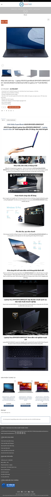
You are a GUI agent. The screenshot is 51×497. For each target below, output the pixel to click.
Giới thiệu (11, 124)
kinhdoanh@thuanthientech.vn (41, 431)
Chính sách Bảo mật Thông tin (7, 443)
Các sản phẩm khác (5, 476)
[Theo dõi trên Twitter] (20, 433)
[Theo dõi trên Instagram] (18, 433)
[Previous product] (27, 11)
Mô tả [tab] (3, 120)
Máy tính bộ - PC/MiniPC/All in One (8, 467)
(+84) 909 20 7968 (31, 431)
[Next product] (24, 11)
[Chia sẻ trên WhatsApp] (2, 111)
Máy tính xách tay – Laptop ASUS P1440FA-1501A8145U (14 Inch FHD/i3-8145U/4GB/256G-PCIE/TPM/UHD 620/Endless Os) (8, 398)
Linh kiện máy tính (5, 472)
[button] (23, 1)
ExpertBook (19, 124)
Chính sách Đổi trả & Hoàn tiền (7, 450)
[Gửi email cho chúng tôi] (22, 433)
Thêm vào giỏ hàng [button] (9, 405)
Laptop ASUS (37, 9)
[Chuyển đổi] (49, 462)
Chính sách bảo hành (5, 448)
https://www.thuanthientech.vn (7, 433)
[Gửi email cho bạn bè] (9, 111)
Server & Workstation (5, 469)
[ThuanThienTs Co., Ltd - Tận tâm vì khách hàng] (25, 4)
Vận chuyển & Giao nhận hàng (7, 445)
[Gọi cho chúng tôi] (25, 433)
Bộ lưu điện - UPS (5, 462)
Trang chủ (14, 9)
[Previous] (3, 42)
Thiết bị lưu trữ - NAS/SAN (7, 460)
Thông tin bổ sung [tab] (11, 120)
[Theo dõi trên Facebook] (16, 433)
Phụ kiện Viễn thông (5, 474)
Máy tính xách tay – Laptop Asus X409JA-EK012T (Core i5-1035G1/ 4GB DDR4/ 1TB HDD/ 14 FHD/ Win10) (25, 398)
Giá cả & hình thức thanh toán (7, 452)
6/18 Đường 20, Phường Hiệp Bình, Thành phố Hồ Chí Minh (14, 431)
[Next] (47, 42)
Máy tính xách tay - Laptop (25, 9)
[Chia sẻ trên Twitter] (7, 111)
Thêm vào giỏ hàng (14, 107)
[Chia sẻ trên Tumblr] (13, 111)
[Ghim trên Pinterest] (11, 111)
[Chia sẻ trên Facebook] (4, 111)
